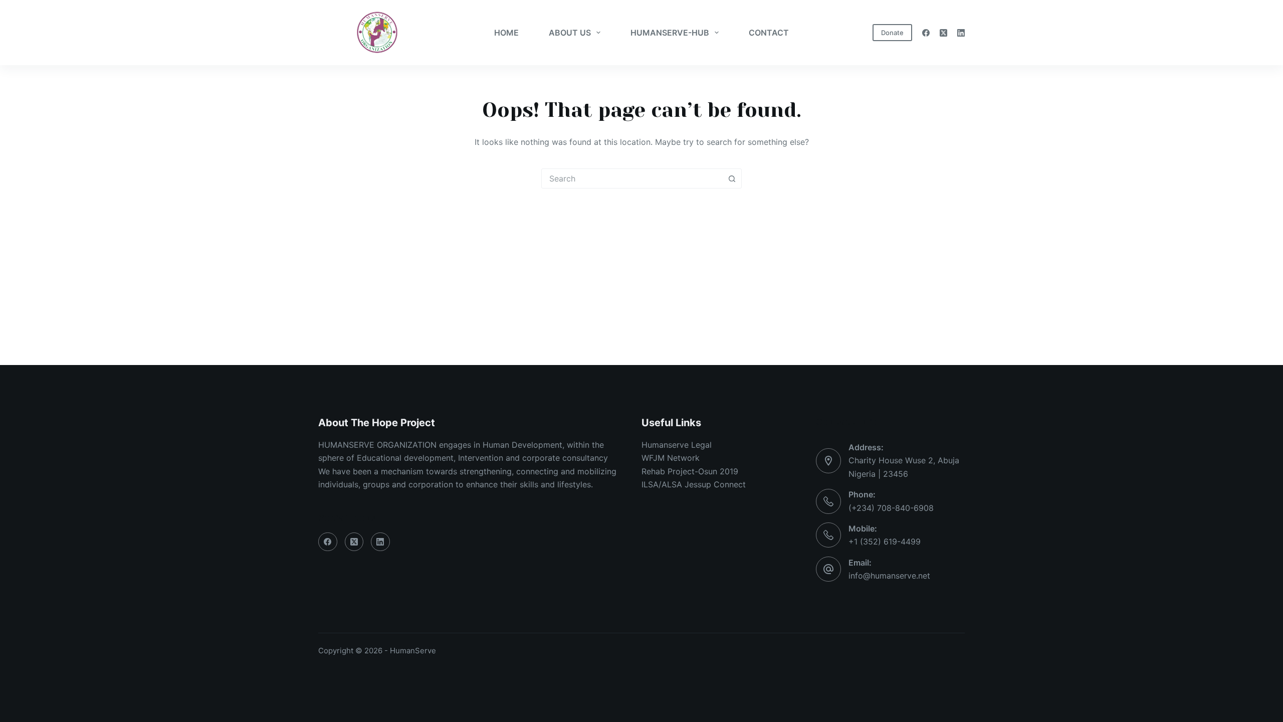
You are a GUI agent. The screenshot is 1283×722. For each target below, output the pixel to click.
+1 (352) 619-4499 (884, 541)
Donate (892, 33)
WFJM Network (671, 458)
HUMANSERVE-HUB (669, 33)
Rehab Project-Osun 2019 (690, 471)
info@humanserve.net (889, 576)
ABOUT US (570, 33)
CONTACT (769, 33)
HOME (506, 33)
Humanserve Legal (677, 445)
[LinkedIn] (961, 33)
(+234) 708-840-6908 (891, 508)
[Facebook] (926, 33)
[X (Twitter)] (943, 33)
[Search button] (731, 178)
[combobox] (632, 178)
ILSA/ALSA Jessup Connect (694, 484)
